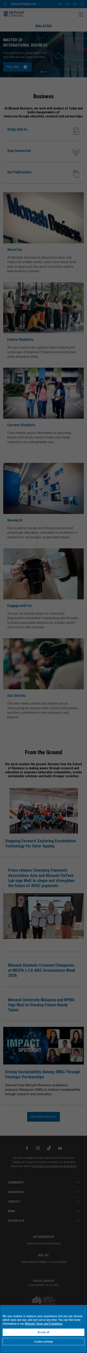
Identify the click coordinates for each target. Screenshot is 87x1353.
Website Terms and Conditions (44, 1324)
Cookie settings (43, 1341)
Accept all (43, 1332)
